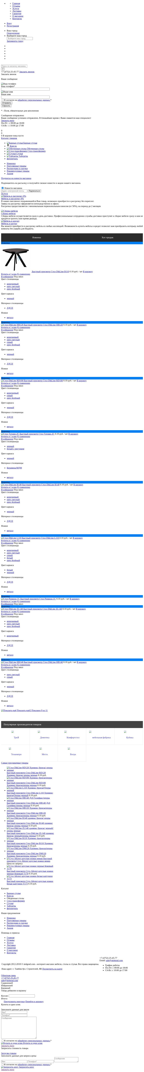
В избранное (7, 276)
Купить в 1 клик (9, 274)
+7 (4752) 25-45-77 (10, 978)
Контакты (17, 18)
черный (10, 298)
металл (10, 317)
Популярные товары (16, 166)
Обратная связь (8, 975)
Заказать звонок (26, 72)
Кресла (10, 896)
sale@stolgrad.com (114, 960)
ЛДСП (10, 308)
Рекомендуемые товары (18, 171)
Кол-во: (5, 996)
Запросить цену (26, 1067)
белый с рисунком (15, 449)
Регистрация (13, 26)
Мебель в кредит (9, 223)
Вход (9, 23)
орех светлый (13, 286)
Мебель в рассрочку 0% (12, 198)
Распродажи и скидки (17, 168)
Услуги (15, 8)
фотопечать (12, 908)
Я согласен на (27, 100)
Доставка (16, 11)
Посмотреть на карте (52, 969)
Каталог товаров (9, 138)
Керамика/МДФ (14, 468)
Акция (10, 173)
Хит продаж (107, 237)
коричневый (13, 284)
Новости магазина (13, 188)
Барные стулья (14, 893)
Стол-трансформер (16, 901)
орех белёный (13, 289)
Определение (13, 33)
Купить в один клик (32, 1043)
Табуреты (11, 906)
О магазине (17, 16)
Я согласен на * (27, 1040)
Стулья (10, 903)
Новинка (36, 237)
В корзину (88, 271)
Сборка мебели (8, 213)
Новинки (11, 163)
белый (10, 558)
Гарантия (16, 13)
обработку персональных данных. (34, 100)
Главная (16, 3)
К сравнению (23, 274)
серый (10, 342)
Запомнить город (15, 41)
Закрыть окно (7, 120)
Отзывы (16, 6)
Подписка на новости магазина (16, 178)
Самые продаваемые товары (14, 763)
